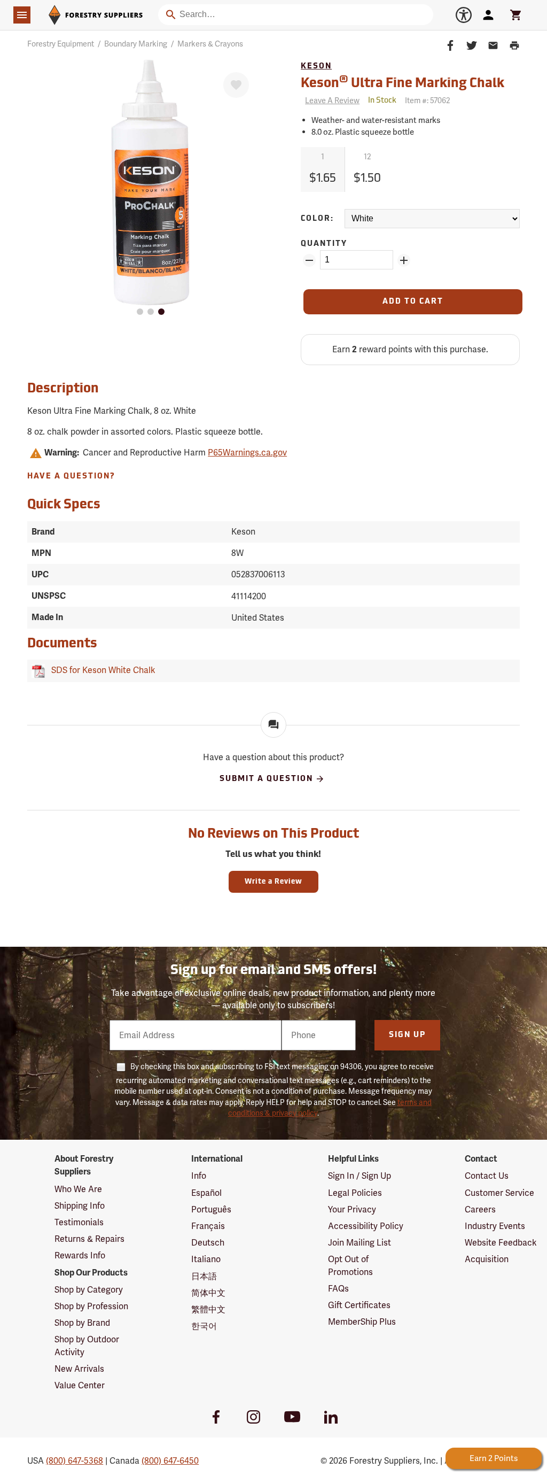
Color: (317, 219)
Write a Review (273, 881)
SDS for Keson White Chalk (101, 670)
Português (211, 1209)
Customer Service (499, 1193)
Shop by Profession (91, 1306)
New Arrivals (79, 1368)
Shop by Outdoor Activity (86, 1345)
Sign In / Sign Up (359, 1175)
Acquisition (487, 1259)
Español (206, 1193)
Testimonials (79, 1222)
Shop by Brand (82, 1322)
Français (208, 1226)
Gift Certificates (359, 1305)
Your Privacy (352, 1209)
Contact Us (487, 1175)
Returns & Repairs (89, 1239)
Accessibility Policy (365, 1226)
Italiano (206, 1259)
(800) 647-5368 (74, 1460)
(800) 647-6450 (170, 1460)
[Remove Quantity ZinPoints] (309, 260)
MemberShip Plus (362, 1321)
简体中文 (208, 1293)
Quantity (324, 244)
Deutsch (207, 1242)
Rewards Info (79, 1255)
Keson (316, 67)
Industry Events (495, 1226)
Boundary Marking (135, 44)
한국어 (204, 1326)
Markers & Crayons (210, 44)
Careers (480, 1209)
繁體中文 (208, 1309)
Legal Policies (355, 1193)
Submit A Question (266, 779)
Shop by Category (88, 1289)
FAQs (338, 1288)
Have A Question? (71, 477)
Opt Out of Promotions (350, 1265)
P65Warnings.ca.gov (247, 452)
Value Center (79, 1385)
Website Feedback (501, 1242)
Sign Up (407, 1035)
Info (198, 1175)
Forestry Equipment (60, 44)
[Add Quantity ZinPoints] (403, 260)
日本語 (204, 1276)
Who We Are (78, 1189)
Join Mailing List (359, 1242)
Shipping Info (79, 1205)
